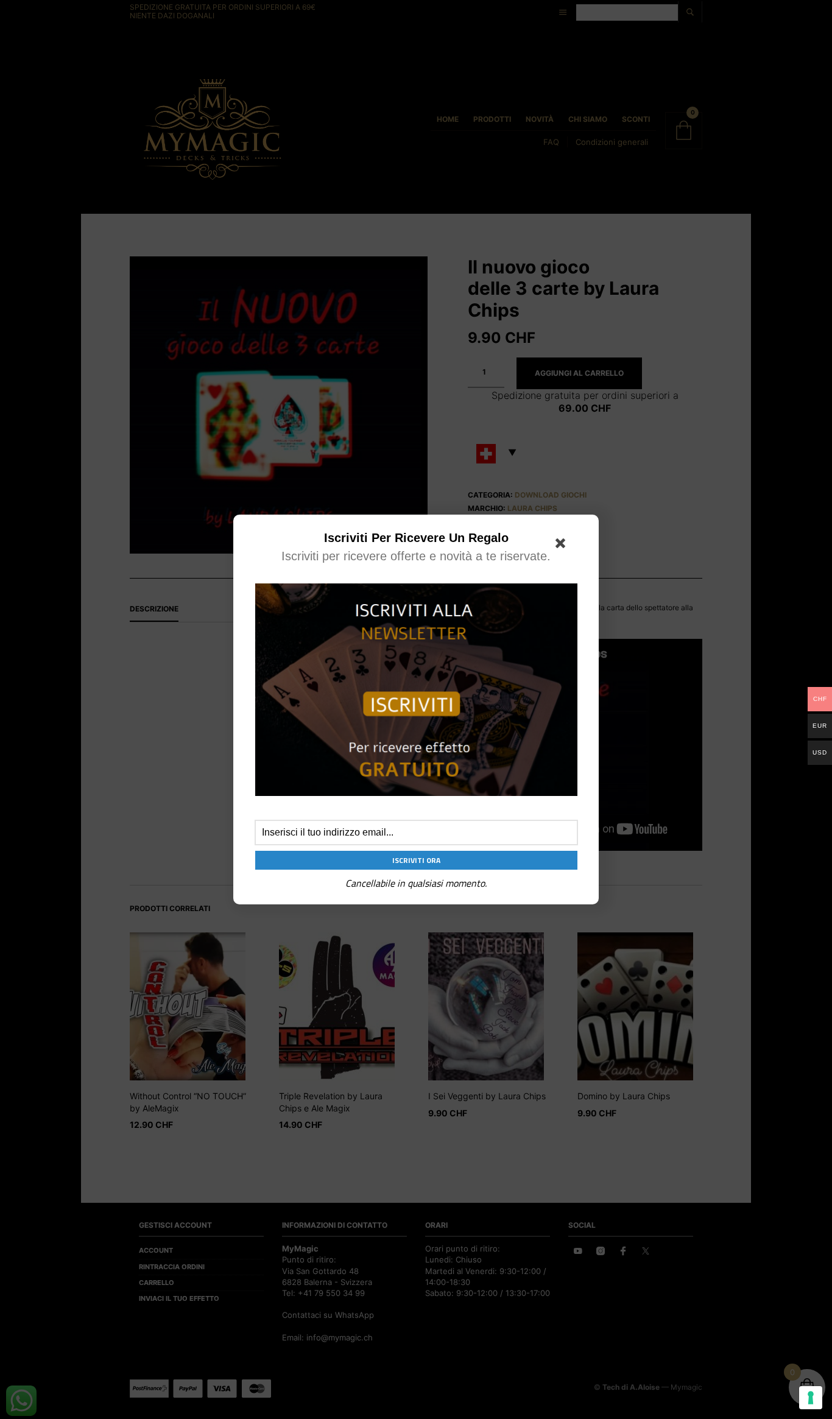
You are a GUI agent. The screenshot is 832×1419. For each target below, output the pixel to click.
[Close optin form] (562, 545)
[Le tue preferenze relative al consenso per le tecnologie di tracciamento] (810, 1397)
